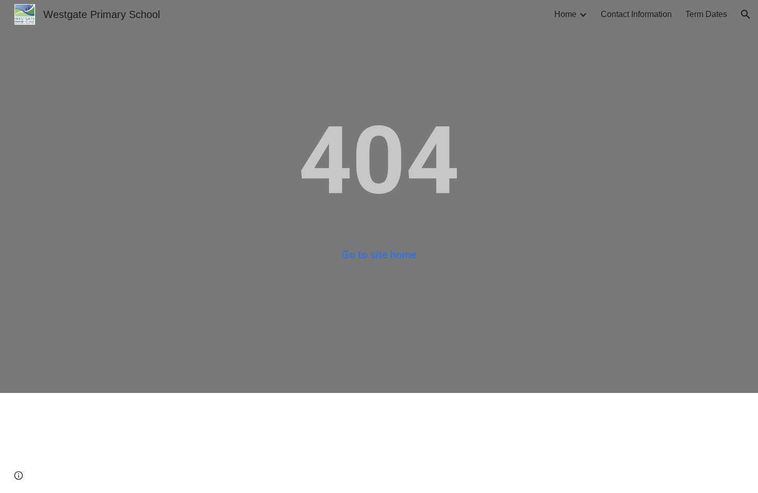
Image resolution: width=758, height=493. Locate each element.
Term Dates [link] (706, 14)
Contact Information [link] (636, 14)
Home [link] (565, 14)
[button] (745, 14)
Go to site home (379, 255)
